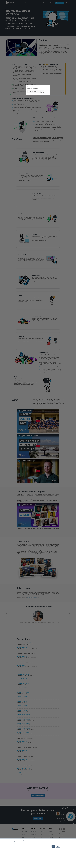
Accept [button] (53, 846)
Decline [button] (58, 846)
